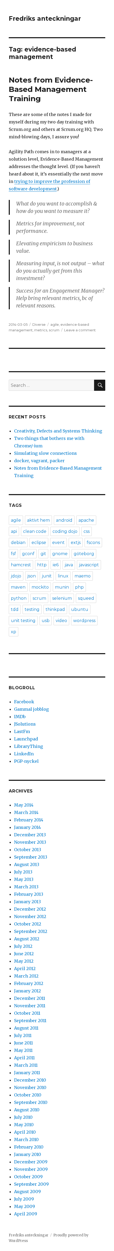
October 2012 (27, 924)
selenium (62, 598)
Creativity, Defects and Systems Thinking (58, 431)
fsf (13, 553)
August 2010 (27, 1109)
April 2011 (24, 1057)
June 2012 (24, 953)
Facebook (24, 701)
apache (86, 520)
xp (13, 631)
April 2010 (25, 1132)
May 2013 (23, 879)
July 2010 (23, 1117)
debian (18, 542)
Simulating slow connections (45, 453)
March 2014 (26, 812)
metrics (40, 330)
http (42, 564)
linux (63, 576)
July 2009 (24, 1199)
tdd (15, 609)
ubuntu (79, 609)
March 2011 (26, 1065)
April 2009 (25, 1213)
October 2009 (28, 1176)
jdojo (16, 576)
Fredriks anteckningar (45, 18)
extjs (76, 542)
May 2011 (23, 1050)
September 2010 (30, 1102)
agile (54, 324)
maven (18, 587)
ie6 (56, 564)
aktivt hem (38, 520)
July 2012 (23, 946)
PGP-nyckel (26, 761)
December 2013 (30, 834)
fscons (93, 542)
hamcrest (21, 564)
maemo (82, 576)
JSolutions (25, 724)
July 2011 (23, 1035)
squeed (86, 598)
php (79, 587)
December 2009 (30, 1161)
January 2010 (27, 1154)
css (87, 531)
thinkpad (55, 609)
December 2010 (30, 1080)
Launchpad (26, 739)
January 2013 (27, 901)
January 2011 (27, 1072)
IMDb (19, 716)
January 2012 (27, 990)
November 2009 (31, 1169)
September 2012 (30, 931)
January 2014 (27, 827)
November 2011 (29, 1005)
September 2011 (30, 1020)
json (31, 576)
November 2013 (30, 842)
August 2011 (26, 1028)
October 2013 (27, 849)
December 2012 (30, 909)
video (61, 620)
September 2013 (30, 857)
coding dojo (64, 531)
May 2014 (23, 805)
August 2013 (26, 864)
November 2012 (30, 916)
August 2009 (27, 1191)
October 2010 (27, 1095)
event (58, 542)
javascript (89, 564)
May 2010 (24, 1124)
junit (47, 576)
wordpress (84, 620)
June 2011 (23, 1043)
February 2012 (28, 983)
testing (32, 609)
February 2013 (28, 894)
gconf (28, 553)
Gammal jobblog (31, 709)
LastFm (22, 731)
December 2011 (29, 998)
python (19, 598)
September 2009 (31, 1184)
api (14, 531)
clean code (34, 531)
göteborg (84, 553)
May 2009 (24, 1206)
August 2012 (26, 938)
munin (62, 587)
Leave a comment (80, 330)
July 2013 (23, 872)
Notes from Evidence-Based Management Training (51, 89)
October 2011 (27, 1013)
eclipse (39, 542)
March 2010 (26, 1139)
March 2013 (26, 886)
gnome (60, 553)
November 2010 (30, 1087)
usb (46, 620)
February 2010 (28, 1147)
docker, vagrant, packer (39, 460)
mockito (40, 587)
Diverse (39, 324)
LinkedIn (24, 753)
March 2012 (26, 976)
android (64, 520)
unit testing (23, 620)
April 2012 (25, 968)
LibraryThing (28, 746)
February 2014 (28, 819)
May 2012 (23, 961)
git (43, 553)
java (69, 564)
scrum (54, 330)
